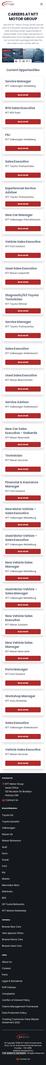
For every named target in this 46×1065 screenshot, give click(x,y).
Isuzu (5, 853)
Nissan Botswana (11, 840)
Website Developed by (17, 1051)
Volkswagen (8, 827)
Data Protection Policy (14, 1012)
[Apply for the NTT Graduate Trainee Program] (23, 55)
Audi (4, 847)
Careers (6, 968)
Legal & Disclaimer (12, 981)
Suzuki (5, 859)
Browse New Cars (11, 926)
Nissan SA (7, 834)
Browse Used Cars (12, 945)
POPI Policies (9, 987)
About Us (7, 961)
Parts (5, 974)
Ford (4, 866)
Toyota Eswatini (10, 821)
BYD (4, 897)
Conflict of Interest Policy (16, 1000)
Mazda (5, 878)
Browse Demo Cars (12, 939)
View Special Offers (12, 933)
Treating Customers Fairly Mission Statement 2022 (20, 1021)
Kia (3, 872)
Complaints (8, 993)
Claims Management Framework (20, 1006)
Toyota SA (7, 815)
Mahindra (7, 891)
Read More (23, 95)
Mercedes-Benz (10, 885)
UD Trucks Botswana (13, 904)
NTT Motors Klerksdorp (14, 910)
